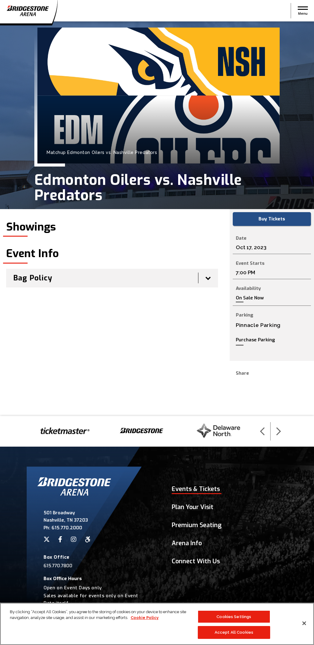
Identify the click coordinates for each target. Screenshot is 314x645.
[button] (303, 10)
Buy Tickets (271, 219)
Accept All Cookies (234, 632)
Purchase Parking (255, 340)
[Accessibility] (87, 539)
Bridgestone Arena (27, 11)
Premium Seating (197, 525)
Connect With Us (196, 561)
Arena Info (187, 543)
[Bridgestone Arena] (74, 494)
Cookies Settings (233, 616)
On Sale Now (250, 298)
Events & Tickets (196, 489)
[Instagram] (73, 539)
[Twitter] (47, 539)
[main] (157, 218)
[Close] (304, 623)
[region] (157, 624)
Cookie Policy (145, 617)
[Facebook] (60, 539)
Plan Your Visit (192, 507)
